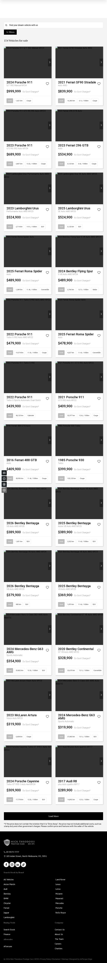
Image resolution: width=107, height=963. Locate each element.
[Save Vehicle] (47, 84)
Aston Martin (9, 884)
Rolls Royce (60, 912)
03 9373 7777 (12, 852)
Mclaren (59, 893)
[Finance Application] (4, 484)
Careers (58, 943)
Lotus (58, 889)
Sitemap (65, 959)
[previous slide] (5, 62)
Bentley (7, 893)
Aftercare (8, 946)
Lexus (58, 884)
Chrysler (7, 903)
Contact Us (60, 929)
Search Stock (9, 929)
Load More (54, 816)
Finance (7, 934)
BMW (6, 898)
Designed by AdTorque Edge (81, 959)
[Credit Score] (4, 478)
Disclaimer (56, 959)
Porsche (58, 908)
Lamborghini (9, 917)
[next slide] (50, 62)
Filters (11, 32)
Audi (5, 889)
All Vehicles (9, 879)
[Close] (4, 490)
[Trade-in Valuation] (4, 472)
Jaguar (6, 912)
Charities (58, 948)
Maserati (59, 898)
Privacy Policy (45, 959)
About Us (59, 934)
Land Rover (60, 879)
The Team (59, 939)
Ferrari (6, 908)
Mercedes (59, 903)
